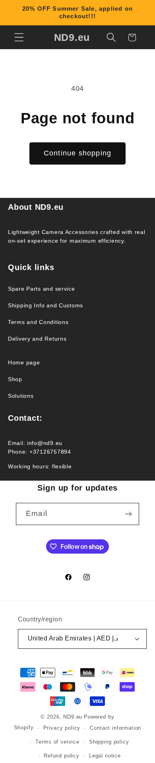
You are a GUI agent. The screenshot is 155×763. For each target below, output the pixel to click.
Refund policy (61, 756)
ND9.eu (72, 717)
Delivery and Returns (37, 338)
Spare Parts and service (41, 289)
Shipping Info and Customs (45, 305)
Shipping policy (109, 742)
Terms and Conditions (38, 322)
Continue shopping (77, 153)
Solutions (20, 396)
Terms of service (57, 742)
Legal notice (105, 756)
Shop (15, 379)
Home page (24, 362)
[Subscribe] (128, 514)
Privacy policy (62, 728)
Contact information (115, 728)
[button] (19, 37)
